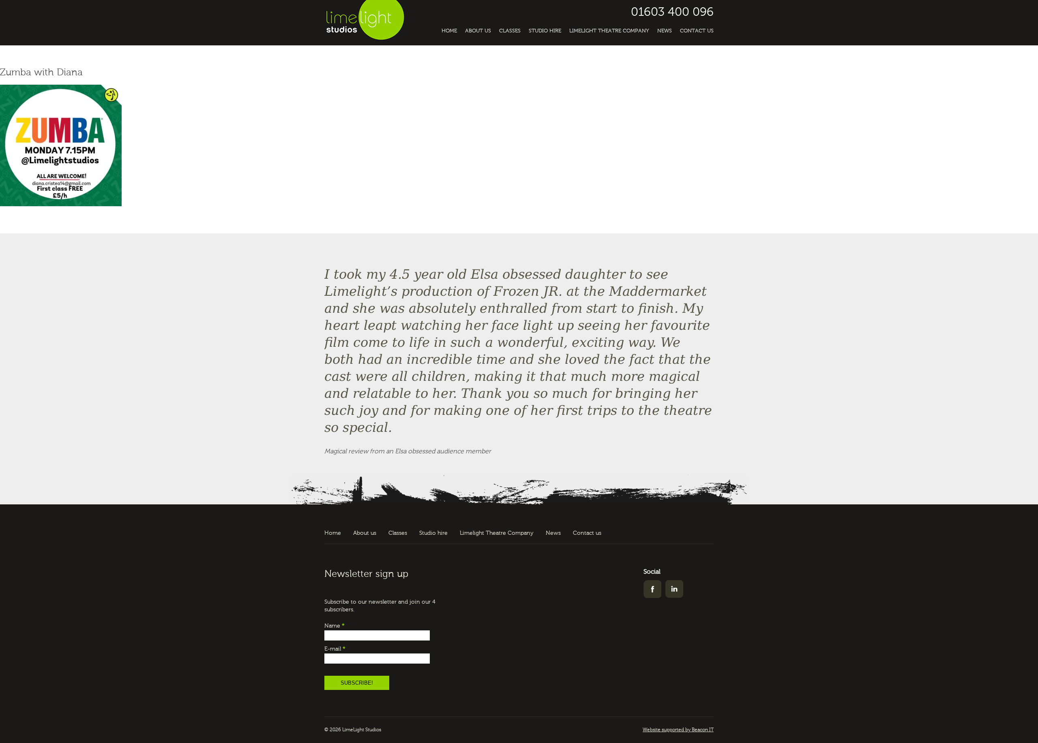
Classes (510, 31)
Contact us (697, 31)
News (664, 31)
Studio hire (545, 31)
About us (478, 31)
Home (449, 31)
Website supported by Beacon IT (678, 730)
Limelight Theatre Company (609, 31)
